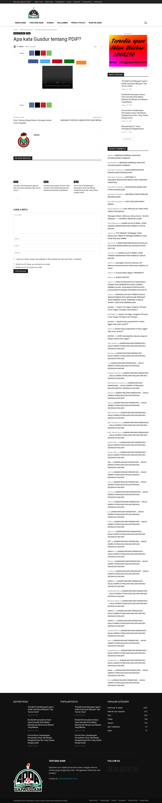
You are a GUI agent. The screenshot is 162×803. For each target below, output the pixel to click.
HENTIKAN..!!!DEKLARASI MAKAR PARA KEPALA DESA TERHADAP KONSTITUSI (127, 180)
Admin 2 (111, 551)
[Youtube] (147, 1)
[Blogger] (110, 769)
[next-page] (19, 198)
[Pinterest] (43, 53)
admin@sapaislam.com (67, 778)
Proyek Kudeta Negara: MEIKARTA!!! (130, 273)
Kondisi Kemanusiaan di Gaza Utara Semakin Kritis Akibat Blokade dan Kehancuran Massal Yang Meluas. (57, 188)
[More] (55, 53)
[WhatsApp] (49, 53)
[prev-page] (15, 198)
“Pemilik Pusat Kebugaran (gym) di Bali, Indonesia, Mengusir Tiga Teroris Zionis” (26, 188)
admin (21, 46)
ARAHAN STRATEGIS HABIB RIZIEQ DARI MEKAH (81, 120)
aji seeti (111, 307)
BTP (109, 541)
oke (109, 462)
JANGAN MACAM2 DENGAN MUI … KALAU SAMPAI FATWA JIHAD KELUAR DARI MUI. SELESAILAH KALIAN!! (127, 346)
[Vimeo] (143, 1)
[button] (146, 23)
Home (15, 30)
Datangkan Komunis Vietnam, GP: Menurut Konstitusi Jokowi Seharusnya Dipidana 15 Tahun (128, 265)
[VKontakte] (135, 769)
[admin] (15, 46)
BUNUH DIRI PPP (122, 277)
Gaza (15, 182)
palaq (110, 670)
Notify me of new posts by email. (29, 267)
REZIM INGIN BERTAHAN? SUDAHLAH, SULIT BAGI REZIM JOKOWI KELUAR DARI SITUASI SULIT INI (127, 245)
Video (28, 33)
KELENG (111, 336)
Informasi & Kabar (26, 30)
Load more (127, 139)
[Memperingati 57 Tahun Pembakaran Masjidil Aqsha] (114, 129)
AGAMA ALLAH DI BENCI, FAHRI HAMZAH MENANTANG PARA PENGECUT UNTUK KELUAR (127, 226)
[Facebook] (133, 1)
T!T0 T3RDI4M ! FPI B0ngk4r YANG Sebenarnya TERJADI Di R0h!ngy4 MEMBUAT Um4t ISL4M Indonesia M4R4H (127, 236)
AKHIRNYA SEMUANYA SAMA (130, 218)
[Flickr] (122, 769)
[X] (140, 1)
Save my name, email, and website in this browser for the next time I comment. (49, 259)
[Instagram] (136, 1)
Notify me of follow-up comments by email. (33, 264)
